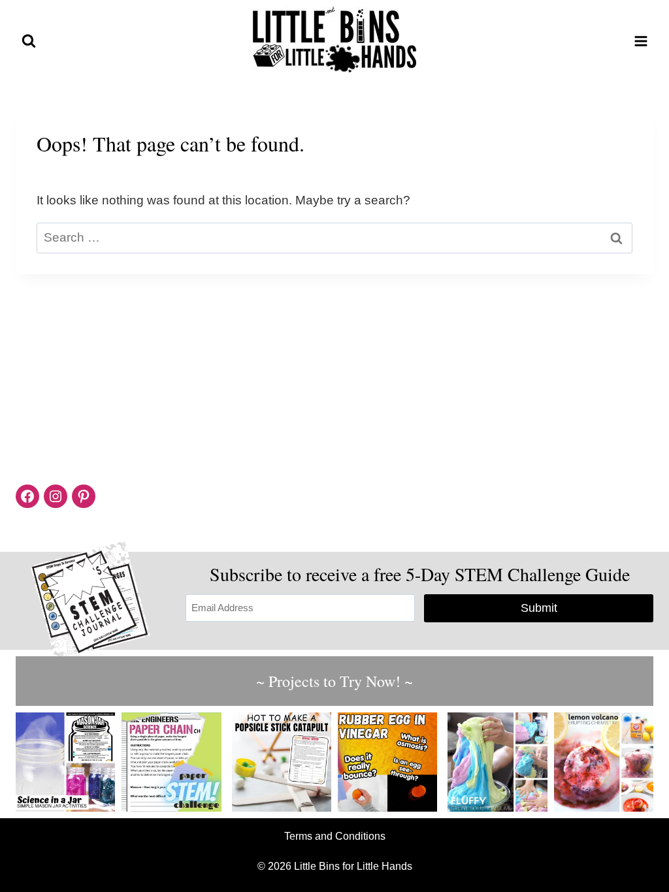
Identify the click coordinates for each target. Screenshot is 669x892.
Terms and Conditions (334, 836)
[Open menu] (640, 41)
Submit (539, 607)
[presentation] (65, 762)
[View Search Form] (29, 41)
